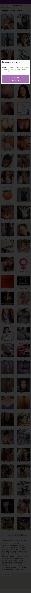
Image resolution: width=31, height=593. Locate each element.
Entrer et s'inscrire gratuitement (15, 79)
